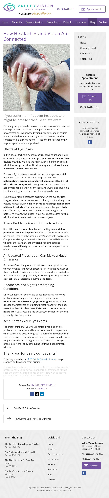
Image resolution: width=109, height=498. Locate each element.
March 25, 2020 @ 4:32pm (43, 385)
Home (5, 22)
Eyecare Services (34, 22)
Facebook (90, 142)
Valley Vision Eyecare (54, 487)
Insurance (81, 22)
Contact (51, 479)
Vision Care (86, 53)
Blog (92, 22)
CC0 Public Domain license (42, 359)
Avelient (67, 490)
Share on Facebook (32, 394)
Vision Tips (42, 388)
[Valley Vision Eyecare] (28, 9)
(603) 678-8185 (66, 9)
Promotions (53, 22)
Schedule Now (91, 98)
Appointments (94, 9)
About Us (17, 22)
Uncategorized (88, 48)
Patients (67, 22)
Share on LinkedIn (42, 394)
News (83, 42)
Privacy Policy (43, 490)
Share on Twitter (37, 394)
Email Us (93, 465)
